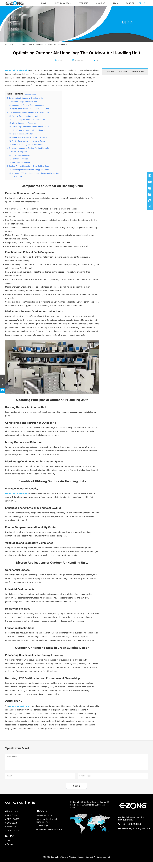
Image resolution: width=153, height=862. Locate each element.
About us (100, 3)
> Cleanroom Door (44, 815)
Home (43, 3)
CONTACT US (2, 381)
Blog (115, 3)
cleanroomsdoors (31, 94)
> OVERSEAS (11, 823)
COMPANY (111, 72)
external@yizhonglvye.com (136, 828)
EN (145, 3)
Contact (130, 3)
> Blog (8, 840)
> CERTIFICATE (12, 831)
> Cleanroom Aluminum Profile (49, 829)
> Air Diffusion (42, 826)
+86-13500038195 (131, 824)
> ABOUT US (11, 815)
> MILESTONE (11, 827)
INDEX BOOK (138, 72)
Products (83, 3)
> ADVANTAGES (12, 819)
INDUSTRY (124, 72)
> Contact (9, 844)
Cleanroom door (63, 3)
